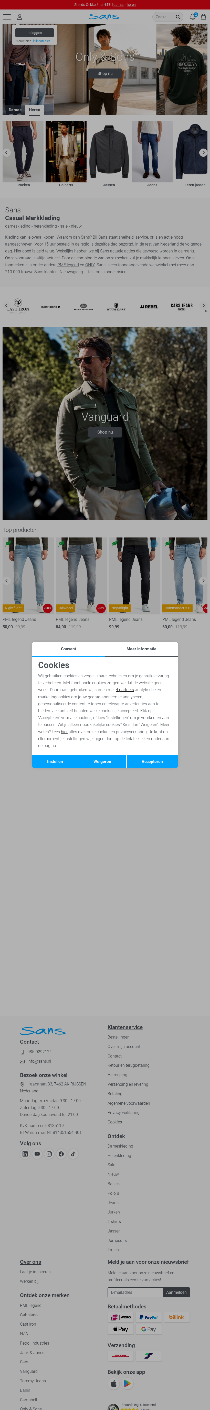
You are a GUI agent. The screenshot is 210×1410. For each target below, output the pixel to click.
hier (64, 731)
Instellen (55, 761)
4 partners (125, 689)
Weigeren (102, 761)
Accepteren (152, 761)
